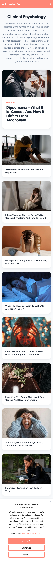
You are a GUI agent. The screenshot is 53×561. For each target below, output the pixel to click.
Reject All (26, 555)
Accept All (26, 541)
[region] (26, 530)
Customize (26, 548)
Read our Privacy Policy (32, 533)
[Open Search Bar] (50, 4)
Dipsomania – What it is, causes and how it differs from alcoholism (25, 113)
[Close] (50, 501)
